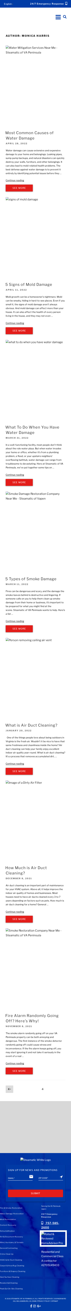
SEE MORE (19, 187)
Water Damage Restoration (12, 1214)
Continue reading (15, 180)
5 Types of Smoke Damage (31, 579)
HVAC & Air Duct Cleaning (11, 1260)
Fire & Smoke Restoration (11, 1208)
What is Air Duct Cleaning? (31, 725)
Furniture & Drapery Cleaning (12, 1271)
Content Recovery (8, 1225)
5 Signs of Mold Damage (28, 284)
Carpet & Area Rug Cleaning (12, 1266)
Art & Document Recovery (11, 1237)
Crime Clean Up (6, 1254)
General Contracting (9, 1248)
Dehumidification (7, 1231)
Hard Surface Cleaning (9, 1277)
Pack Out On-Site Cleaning (11, 1289)
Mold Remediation (8, 1219)
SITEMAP (54, 1301)
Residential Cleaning (9, 1283)
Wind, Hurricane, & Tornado (11, 1242)
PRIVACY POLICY (43, 1301)
